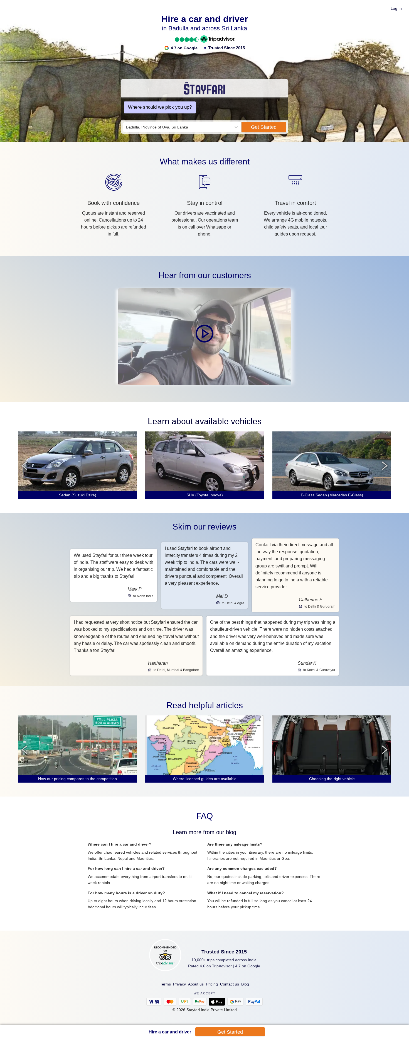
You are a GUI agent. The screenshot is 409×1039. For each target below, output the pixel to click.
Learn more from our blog (204, 832)
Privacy (179, 984)
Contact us (229, 984)
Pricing (212, 984)
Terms (165, 984)
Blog (245, 984)
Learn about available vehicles (205, 421)
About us (196, 984)
